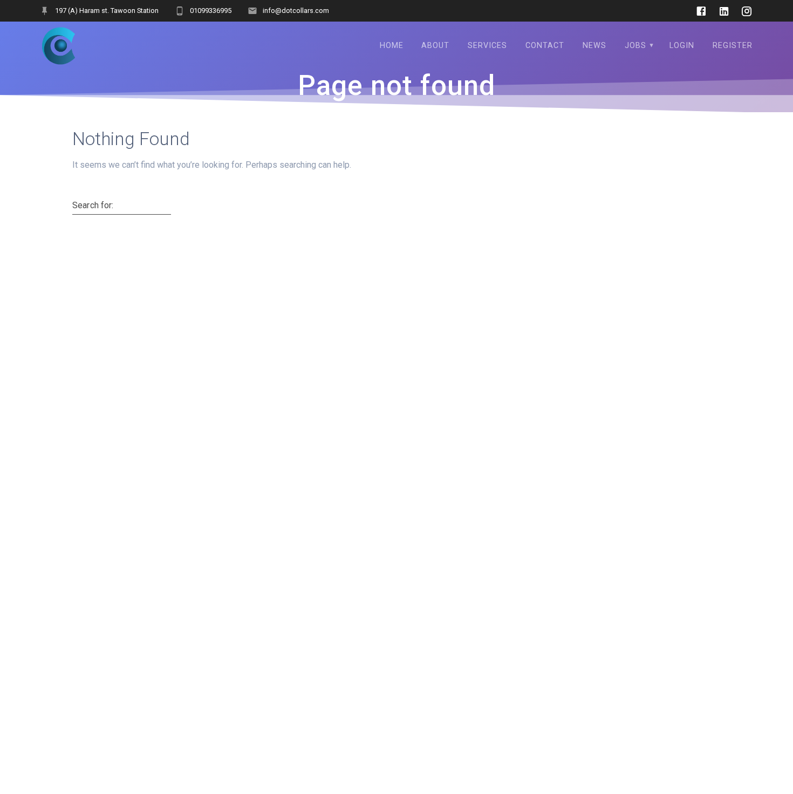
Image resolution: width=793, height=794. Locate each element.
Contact (544, 45)
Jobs (635, 45)
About (435, 45)
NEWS (594, 45)
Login (681, 45)
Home (392, 45)
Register (733, 45)
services (487, 45)
